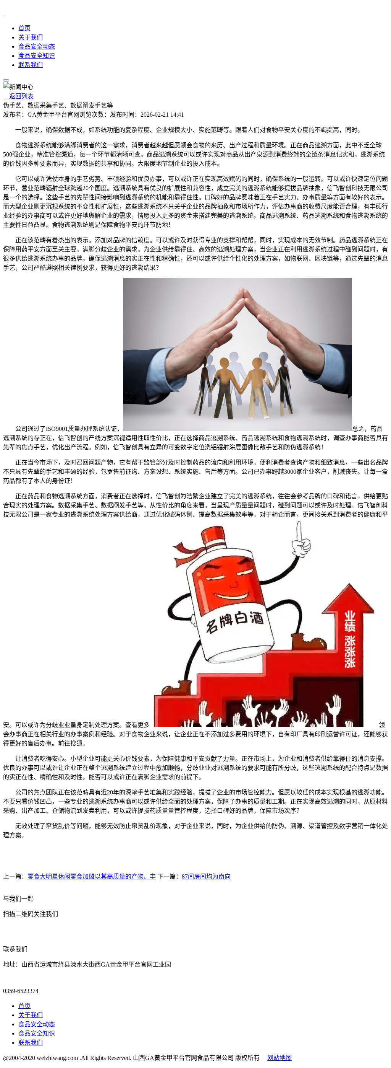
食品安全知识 (36, 55)
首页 (24, 28)
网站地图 (279, 1058)
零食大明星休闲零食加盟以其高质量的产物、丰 (91, 876)
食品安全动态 (36, 46)
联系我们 (30, 65)
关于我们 (30, 37)
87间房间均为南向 (206, 876)
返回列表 (18, 96)
